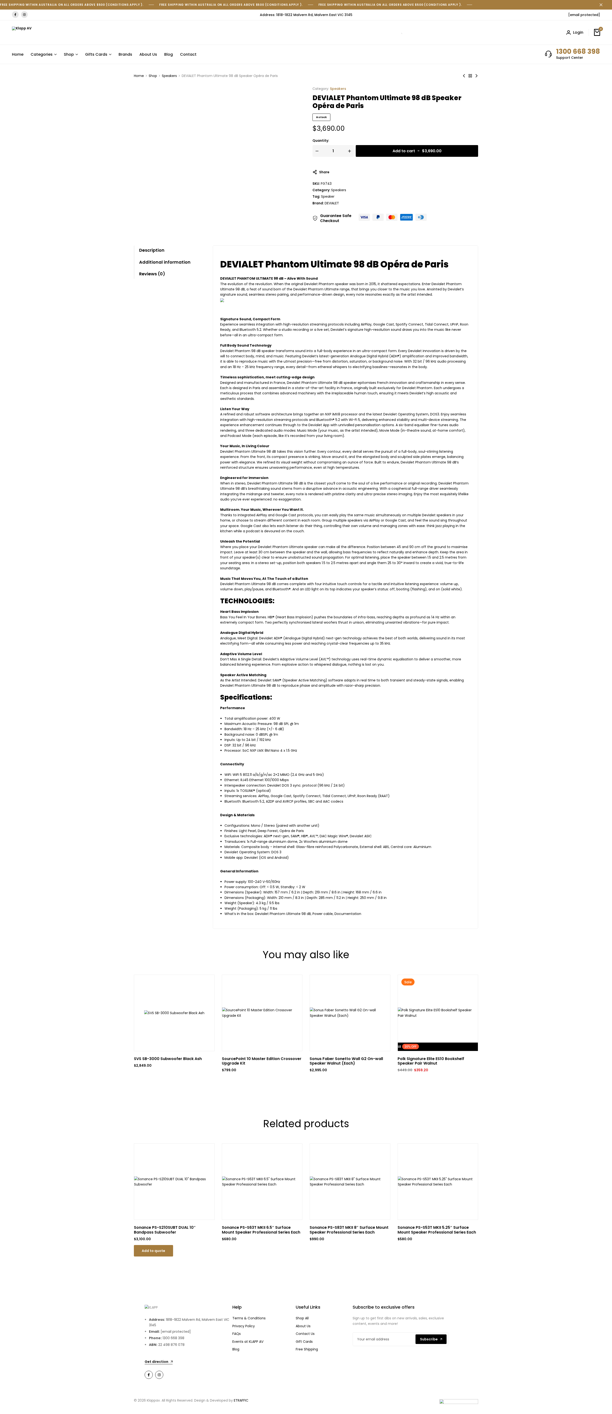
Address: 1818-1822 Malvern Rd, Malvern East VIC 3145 (306, 14)
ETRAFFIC (241, 1400)
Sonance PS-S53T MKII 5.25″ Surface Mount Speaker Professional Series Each (437, 1229)
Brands (125, 54)
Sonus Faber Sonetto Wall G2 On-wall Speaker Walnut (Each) (346, 1061)
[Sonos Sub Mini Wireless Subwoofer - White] (464, 75)
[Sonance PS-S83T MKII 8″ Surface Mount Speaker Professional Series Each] (350, 1181)
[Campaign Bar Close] (603, 5)
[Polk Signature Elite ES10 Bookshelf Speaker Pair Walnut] (438, 1012)
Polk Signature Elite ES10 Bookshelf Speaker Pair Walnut (431, 1061)
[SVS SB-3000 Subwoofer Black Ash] (174, 1013)
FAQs (236, 1333)
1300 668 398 (578, 51)
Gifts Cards (96, 54)
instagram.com (24, 14)
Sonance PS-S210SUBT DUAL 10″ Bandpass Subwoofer (165, 1229)
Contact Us (305, 1333)
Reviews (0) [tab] (152, 274)
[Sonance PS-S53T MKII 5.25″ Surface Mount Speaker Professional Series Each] (438, 1181)
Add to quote (153, 1250)
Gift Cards (304, 1341)
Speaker (327, 196)
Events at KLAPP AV (247, 1341)
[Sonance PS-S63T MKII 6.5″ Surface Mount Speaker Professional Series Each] (262, 1181)
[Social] (149, 1375)
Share (324, 172)
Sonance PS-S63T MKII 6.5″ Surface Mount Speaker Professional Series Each (261, 1229)
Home (17, 54)
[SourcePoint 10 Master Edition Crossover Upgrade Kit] (262, 1012)
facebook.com (15, 14)
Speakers (169, 75)
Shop (69, 54)
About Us (148, 54)
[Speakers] (470, 75)
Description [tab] (151, 250)
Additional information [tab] (165, 262)
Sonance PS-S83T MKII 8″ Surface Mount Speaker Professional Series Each (349, 1229)
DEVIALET (332, 203)
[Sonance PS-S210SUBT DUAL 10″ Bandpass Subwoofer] (174, 1181)
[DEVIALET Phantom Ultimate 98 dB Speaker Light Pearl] (476, 75)
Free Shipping (307, 1349)
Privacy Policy (243, 1326)
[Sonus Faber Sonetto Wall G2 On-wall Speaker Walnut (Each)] (350, 1012)
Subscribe (429, 1339)
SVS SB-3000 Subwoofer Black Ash (168, 1058)
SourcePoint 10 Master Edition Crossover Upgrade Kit (261, 1061)
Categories (42, 54)
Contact (188, 54)
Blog (168, 54)
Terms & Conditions (249, 1318)
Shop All (302, 1318)
